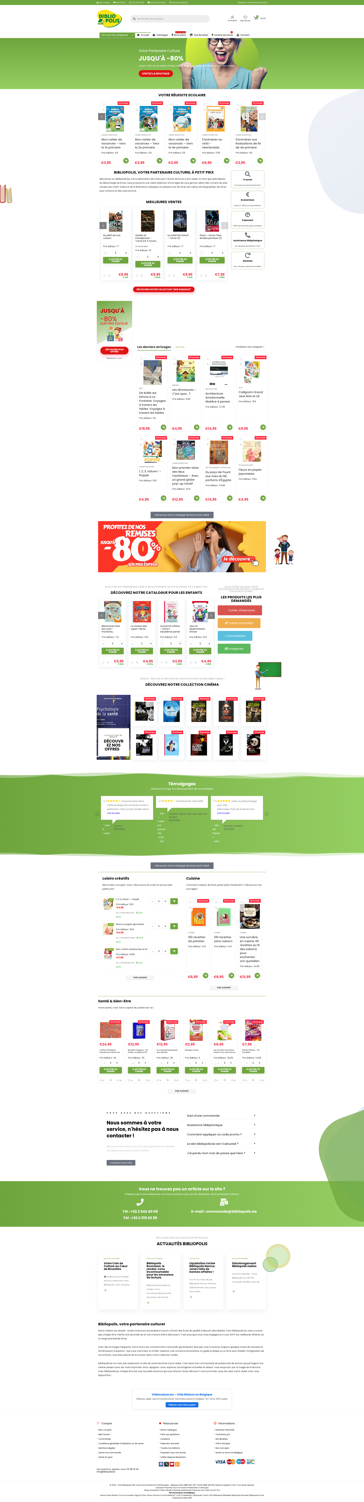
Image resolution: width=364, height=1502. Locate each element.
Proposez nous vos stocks (173, 1452)
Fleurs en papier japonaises (250, 472)
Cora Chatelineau (184, 1495)
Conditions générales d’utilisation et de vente (121, 1443)
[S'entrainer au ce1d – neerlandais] (215, 119)
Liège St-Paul (140, 1495)
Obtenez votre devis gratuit (182, 1405)
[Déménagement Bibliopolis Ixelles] (246, 1281)
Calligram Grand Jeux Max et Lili (251, 394)
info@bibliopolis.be (106, 1471)
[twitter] (166, 1464)
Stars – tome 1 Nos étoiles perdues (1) (211, 237)
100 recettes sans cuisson (223, 939)
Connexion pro (223, 1434)
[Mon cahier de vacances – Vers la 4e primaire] (182, 119)
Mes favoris (120, 2)
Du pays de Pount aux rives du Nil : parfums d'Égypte (218, 476)
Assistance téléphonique (205, 1125)
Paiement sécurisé (170, 1443)
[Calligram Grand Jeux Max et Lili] (252, 372)
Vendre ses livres (223, 35)
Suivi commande (158, 2)
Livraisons (165, 1439)
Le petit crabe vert (197, 627)
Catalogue (162, 35)
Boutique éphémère (182, 1490)
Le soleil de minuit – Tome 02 (178, 237)
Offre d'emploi (167, 1490)
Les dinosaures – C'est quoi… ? (184, 392)
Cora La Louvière (126, 1495)
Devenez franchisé (225, 1429)
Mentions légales (107, 1448)
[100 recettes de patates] (198, 916)
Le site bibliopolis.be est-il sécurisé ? (212, 1144)
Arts (141, 388)
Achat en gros (105, 1457)
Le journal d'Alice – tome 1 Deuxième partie (112, 628)
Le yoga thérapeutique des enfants (167, 1051)
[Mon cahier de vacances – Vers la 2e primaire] (148, 119)
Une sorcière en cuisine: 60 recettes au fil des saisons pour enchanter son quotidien (249, 949)
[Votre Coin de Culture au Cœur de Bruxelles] (117, 1281)
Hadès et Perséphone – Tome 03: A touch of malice (145, 239)
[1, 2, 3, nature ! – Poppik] (152, 452)
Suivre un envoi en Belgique (229, 1452)
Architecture (211, 389)
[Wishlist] (245, 17)
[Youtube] (172, 1464)
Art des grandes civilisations (218, 467)
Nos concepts (222, 1448)
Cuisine (193, 878)
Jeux (240, 387)
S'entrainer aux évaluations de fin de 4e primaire (248, 143)
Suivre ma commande (110, 1452)
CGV (234, 1485)
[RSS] (177, 1464)
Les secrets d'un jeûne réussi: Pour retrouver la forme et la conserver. (224, 1052)
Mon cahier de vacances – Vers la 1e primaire (113, 143)
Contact (245, 35)
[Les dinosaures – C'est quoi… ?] (185, 371)
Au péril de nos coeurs (111, 237)
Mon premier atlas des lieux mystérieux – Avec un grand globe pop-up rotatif (185, 476)
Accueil (144, 35)
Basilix (115, 1495)
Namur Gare (105, 1495)
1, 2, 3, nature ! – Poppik (127, 899)
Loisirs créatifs (115, 878)
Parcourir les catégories (114, 35)
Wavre (156, 1495)
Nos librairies (200, 35)
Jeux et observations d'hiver (139, 628)
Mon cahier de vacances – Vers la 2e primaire (147, 143)
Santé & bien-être (114, 1001)
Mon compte (104, 2)
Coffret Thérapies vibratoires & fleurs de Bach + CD (110, 1052)
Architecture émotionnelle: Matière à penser (217, 398)
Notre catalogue (169, 1429)
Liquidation (155, 1490)
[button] (221, 1115)
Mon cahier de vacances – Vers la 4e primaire (180, 143)
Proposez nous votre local (203, 1490)
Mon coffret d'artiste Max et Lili (131, 949)
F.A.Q (218, 1490)
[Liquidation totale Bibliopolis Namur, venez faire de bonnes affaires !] (203, 1281)
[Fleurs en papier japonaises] (252, 451)
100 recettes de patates (196, 939)
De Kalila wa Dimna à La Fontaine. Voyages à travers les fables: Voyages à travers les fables (152, 403)
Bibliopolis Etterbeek (222, 1495)
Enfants (175, 385)
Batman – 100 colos (168, 627)
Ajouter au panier (126, 160)
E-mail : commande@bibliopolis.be (224, 1211)
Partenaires (193, 1487)
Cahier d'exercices (109, 135)
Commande (105, 1439)
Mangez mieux (191, 1050)
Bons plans (180, 35)
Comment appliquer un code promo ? (214, 1134)
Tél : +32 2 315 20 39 (140, 1217)
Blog (146, 1490)
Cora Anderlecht (167, 1495)
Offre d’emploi (223, 1443)
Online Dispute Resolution (173, 1457)
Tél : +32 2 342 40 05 (140, 1211)
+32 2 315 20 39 (137, 2)
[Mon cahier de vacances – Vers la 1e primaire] (114, 119)
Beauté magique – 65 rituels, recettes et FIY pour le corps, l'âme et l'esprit (138, 1053)
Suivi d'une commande (203, 1116)
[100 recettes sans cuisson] (224, 916)
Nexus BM (188, 1498)
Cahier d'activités (146, 467)
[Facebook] (161, 1464)
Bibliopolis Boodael (240, 1495)
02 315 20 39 (132, 1469)
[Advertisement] (202, 321)
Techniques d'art (246, 465)
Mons (149, 1495)
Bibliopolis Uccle (257, 1495)
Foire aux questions (179, 2)
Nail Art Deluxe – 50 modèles (250, 1051)
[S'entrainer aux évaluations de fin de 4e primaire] (249, 119)
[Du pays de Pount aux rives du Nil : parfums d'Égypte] (218, 452)
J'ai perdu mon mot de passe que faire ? (216, 1153)
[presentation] (101, 116)
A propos (159, 1487)
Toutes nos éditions (170, 1448)
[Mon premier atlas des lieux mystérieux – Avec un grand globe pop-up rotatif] (185, 450)
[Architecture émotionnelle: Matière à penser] (218, 373)
